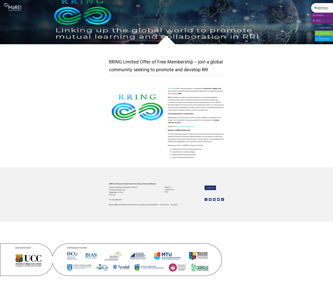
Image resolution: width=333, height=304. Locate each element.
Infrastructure (169, 189)
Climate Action (324, 33)
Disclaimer (174, 204)
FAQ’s (166, 192)
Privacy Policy (164, 204)
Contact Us (210, 188)
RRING (170, 88)
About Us (168, 187)
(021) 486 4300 (117, 200)
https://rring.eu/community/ (185, 126)
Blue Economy (324, 39)
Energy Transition (325, 27)
